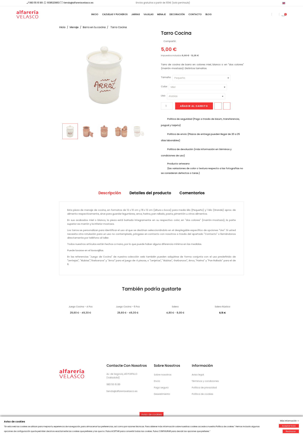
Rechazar (291, 431)
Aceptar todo (289, 425)
